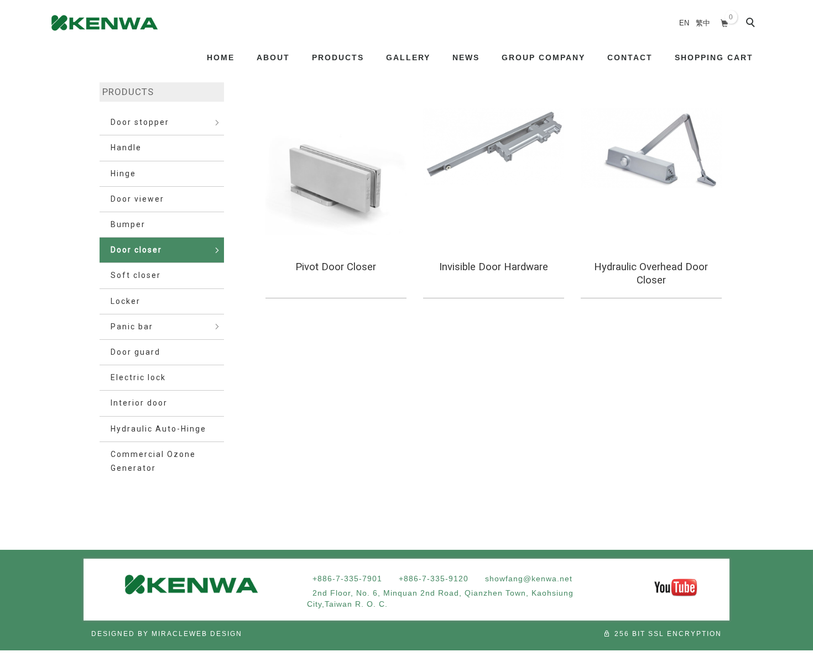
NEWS (466, 57)
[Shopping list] (725, 22)
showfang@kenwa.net (528, 578)
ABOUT (273, 57)
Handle (126, 147)
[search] (752, 24)
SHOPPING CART (714, 57)
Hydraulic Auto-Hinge (158, 428)
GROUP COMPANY (543, 57)
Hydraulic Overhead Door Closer (651, 273)
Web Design (215, 634)
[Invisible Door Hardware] (493, 146)
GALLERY (408, 57)
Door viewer (137, 199)
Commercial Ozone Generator (153, 461)
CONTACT (630, 57)
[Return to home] (104, 23)
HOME (220, 57)
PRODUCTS (338, 57)
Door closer (136, 249)
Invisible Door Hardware (493, 267)
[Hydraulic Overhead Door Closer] (651, 148)
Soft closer (136, 275)
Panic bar (132, 326)
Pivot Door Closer (335, 267)
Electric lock (138, 377)
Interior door (139, 402)
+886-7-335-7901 (347, 578)
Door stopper (140, 122)
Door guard (135, 352)
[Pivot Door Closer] (335, 178)
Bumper (128, 224)
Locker (125, 301)
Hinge (123, 173)
